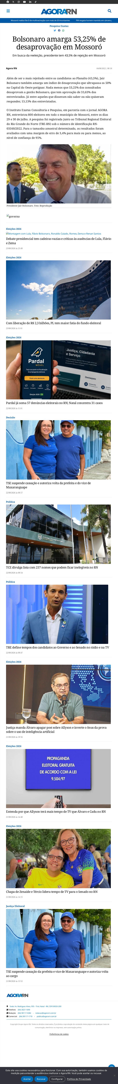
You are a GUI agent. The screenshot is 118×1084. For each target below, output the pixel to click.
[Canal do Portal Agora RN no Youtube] (26, 1)
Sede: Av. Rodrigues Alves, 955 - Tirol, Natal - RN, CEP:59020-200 (35, 1006)
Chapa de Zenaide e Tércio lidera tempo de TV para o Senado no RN (51, 892)
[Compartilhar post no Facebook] (59, 30)
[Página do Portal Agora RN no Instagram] (20, 1)
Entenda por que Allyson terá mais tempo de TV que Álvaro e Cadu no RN (56, 811)
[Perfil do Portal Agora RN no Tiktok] (37, 1)
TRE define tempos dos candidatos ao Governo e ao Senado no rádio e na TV (57, 647)
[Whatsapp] (63, 30)
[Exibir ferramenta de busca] (109, 11)
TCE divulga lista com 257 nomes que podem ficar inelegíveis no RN (52, 567)
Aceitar (27, 1079)
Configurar (57, 1079)
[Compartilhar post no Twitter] (55, 30)
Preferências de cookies (59, 1034)
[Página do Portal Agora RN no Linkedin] (31, 1)
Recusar (41, 1079)
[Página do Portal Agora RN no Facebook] (9, 1)
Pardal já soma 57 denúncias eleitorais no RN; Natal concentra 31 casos (54, 403)
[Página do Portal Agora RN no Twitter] (15, 1)
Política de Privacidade (79, 1079)
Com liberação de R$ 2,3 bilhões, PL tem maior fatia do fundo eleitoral (53, 323)
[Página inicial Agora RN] (17, 996)
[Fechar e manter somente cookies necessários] (114, 1075)
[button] (8, 11)
